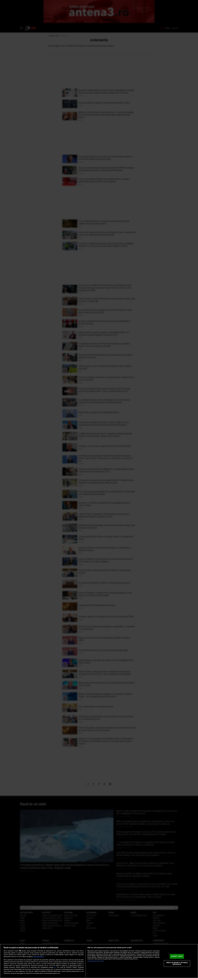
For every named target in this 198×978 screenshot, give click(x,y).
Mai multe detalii (38, 956)
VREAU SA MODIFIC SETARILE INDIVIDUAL (177, 963)
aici (55, 967)
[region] (99, 961)
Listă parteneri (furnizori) (95, 961)
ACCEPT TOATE (177, 956)
